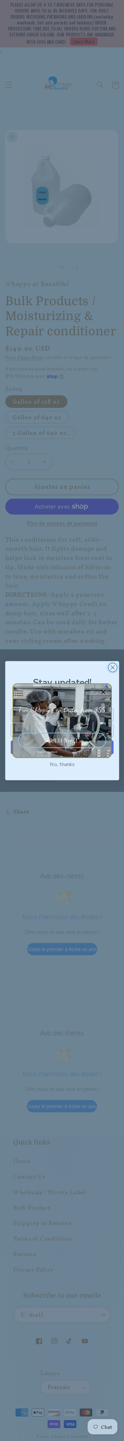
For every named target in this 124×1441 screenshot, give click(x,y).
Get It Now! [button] (62, 740)
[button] (103, 691)
